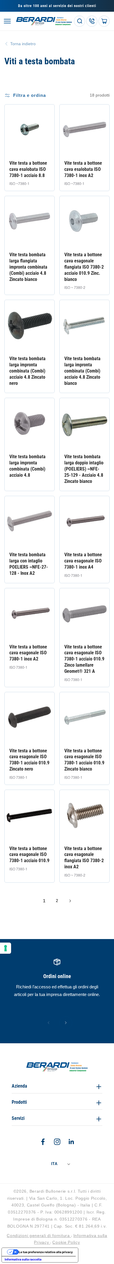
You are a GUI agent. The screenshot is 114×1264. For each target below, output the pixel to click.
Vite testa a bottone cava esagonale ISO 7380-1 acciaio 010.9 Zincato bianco (84, 760)
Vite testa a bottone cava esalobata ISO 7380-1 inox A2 (83, 169)
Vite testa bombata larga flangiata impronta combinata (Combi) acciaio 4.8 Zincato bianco (28, 267)
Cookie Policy (66, 1242)
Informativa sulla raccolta (23, 1259)
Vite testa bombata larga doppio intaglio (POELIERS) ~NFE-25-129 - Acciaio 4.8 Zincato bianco (83, 469)
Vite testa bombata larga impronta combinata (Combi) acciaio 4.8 (27, 466)
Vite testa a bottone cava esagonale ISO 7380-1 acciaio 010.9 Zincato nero (29, 760)
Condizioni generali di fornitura (39, 1235)
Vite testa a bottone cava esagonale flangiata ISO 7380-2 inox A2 (84, 857)
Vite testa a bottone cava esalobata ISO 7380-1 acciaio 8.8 (28, 169)
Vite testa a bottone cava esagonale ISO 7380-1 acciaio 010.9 (29, 855)
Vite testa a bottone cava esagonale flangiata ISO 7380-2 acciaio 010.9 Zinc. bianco (84, 267)
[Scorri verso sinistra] (48, 1022)
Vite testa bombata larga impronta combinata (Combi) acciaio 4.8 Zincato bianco (82, 371)
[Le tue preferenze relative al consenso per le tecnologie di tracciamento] (5, 948)
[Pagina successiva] (69, 900)
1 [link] (44, 900)
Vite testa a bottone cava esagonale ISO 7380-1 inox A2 (28, 653)
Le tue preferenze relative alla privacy (46, 1252)
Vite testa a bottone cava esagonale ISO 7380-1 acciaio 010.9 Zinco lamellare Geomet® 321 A (84, 659)
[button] (7, 21)
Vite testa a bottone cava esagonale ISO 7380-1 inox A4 (83, 561)
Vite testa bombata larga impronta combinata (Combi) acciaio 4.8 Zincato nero (27, 371)
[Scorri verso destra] (65, 1022)
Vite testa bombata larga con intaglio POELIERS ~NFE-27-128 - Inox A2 (28, 564)
